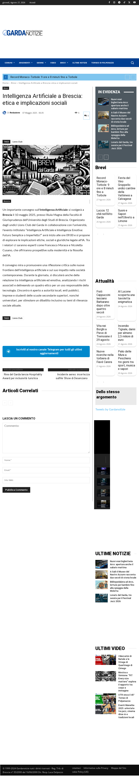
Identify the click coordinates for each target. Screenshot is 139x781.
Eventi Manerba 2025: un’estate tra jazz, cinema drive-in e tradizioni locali (126, 711)
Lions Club (17, 141)
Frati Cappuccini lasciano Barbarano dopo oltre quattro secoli (103, 302)
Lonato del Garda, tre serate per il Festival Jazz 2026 (122, 145)
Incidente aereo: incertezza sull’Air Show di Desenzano (73, 376)
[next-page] (106, 157)
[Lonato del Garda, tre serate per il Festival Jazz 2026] (103, 144)
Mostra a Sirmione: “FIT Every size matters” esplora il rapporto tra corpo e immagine (127, 681)
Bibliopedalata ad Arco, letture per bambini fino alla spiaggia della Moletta (120, 132)
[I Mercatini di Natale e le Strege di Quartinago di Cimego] (105, 660)
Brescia (7, 201)
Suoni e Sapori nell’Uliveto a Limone (126, 216)
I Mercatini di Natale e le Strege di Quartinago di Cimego (125, 662)
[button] (132, 62)
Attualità (104, 281)
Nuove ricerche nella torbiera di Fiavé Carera (104, 357)
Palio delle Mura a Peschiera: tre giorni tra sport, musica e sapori (126, 360)
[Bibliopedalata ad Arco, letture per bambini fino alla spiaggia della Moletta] (103, 128)
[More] (39, 130)
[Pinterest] (22, 130)
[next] (133, 77)
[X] (129, 3)
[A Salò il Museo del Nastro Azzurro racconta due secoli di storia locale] (103, 115)
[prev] (127, 77)
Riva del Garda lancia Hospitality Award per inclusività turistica (22, 376)
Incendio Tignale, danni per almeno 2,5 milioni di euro (126, 333)
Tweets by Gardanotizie (110, 409)
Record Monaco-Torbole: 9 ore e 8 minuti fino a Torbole (43, 77)
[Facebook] (109, 3)
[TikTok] (124, 3)
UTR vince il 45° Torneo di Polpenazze (126, 698)
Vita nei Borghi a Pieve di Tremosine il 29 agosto (104, 333)
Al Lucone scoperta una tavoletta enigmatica (126, 297)
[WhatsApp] (31, 130)
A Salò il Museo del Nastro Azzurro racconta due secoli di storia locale (123, 574)
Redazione (15, 112)
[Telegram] (119, 3)
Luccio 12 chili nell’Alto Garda (104, 214)
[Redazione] (5, 112)
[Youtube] (134, 3)
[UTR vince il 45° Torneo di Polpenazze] (105, 698)
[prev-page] (5, 403)
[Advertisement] (115, 257)
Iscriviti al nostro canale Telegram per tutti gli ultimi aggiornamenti (49, 351)
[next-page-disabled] (10, 403)
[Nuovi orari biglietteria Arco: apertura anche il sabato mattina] (103, 101)
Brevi (13, 82)
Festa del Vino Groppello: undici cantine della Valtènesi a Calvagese (126, 188)
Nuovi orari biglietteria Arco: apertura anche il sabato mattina (121, 564)
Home (6, 82)
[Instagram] (114, 3)
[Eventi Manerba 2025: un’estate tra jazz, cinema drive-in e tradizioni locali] (105, 709)
